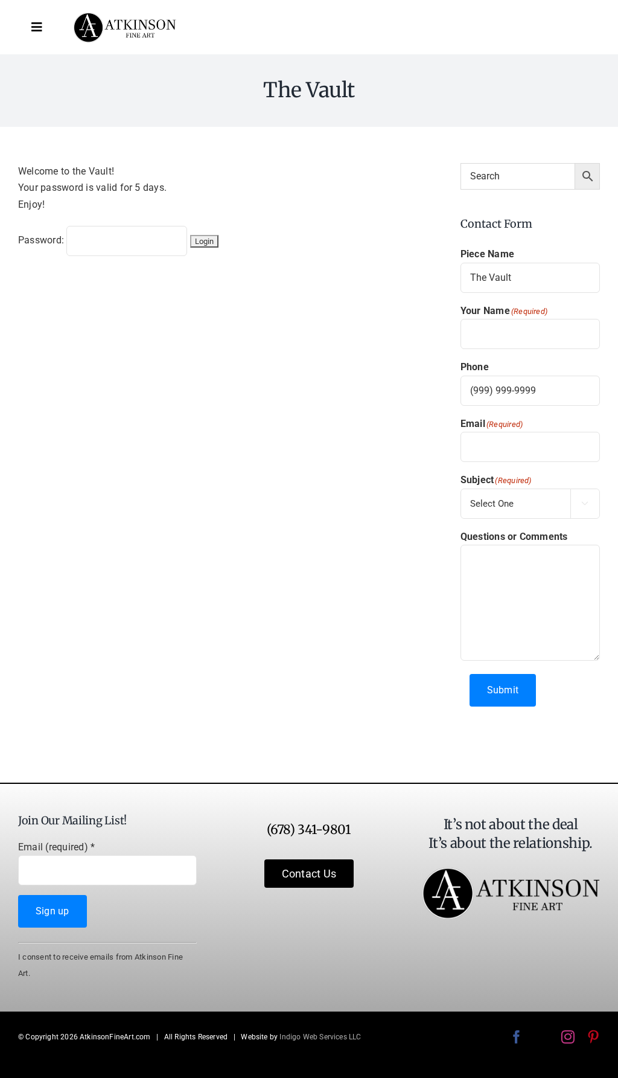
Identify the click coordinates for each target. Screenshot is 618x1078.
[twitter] (542, 1037)
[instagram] (568, 1037)
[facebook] (516, 1037)
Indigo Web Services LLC (320, 1037)
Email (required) (56, 847)
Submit (502, 690)
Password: (42, 240)
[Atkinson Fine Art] (124, 16)
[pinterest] (593, 1037)
